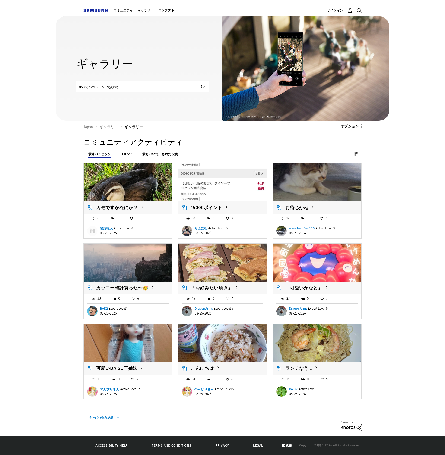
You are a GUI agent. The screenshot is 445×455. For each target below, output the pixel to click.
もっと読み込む (102, 417)
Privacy (222, 446)
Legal (258, 446)
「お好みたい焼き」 (211, 288)
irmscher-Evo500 (302, 228)
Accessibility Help (111, 446)
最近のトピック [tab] (99, 154)
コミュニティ (123, 10)
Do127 (293, 389)
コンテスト (166, 10)
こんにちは (202, 368)
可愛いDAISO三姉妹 (116, 368)
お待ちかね (296, 207)
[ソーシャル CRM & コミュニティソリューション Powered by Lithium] (351, 426)
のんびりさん (109, 389)
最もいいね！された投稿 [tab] (160, 154)
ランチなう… (298, 368)
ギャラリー (145, 10)
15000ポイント (206, 207)
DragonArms (203, 309)
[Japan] (95, 10)
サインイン (335, 10)
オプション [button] (349, 126)
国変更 (287, 445)
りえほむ (200, 228)
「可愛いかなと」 (303, 288)
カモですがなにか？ (117, 207)
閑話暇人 (106, 228)
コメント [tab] (126, 154)
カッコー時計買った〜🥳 (122, 288)
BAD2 (104, 309)
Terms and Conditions (171, 446)
